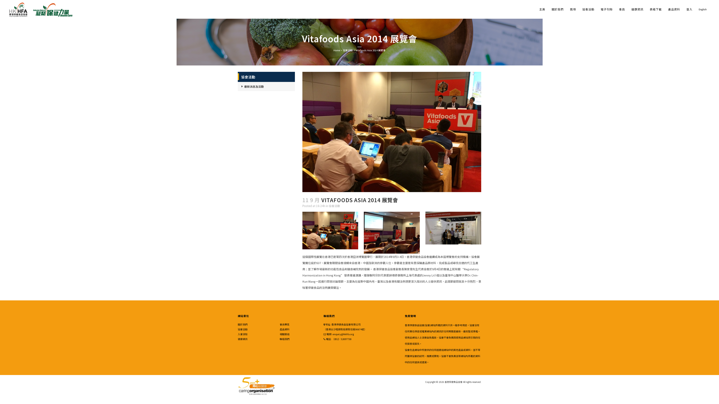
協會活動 (348, 50)
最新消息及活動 (254, 86)
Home (336, 50)
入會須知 (243, 334)
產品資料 (284, 329)
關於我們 (243, 324)
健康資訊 (243, 339)
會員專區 (284, 324)
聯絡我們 (284, 339)
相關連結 (284, 334)
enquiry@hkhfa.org (343, 334)
